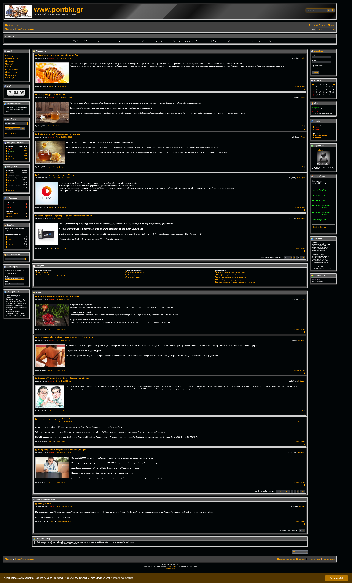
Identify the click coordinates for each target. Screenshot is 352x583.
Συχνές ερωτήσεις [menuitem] (314, 559)
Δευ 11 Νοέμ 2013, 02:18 (64, 381)
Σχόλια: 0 (51, 86)
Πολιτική (301, 381)
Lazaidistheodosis (14, 175)
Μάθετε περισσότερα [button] (123, 578)
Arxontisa (12, 237)
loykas (11, 242)
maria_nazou (13, 247)
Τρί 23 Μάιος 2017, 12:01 (61, 218)
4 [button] (294, 257)
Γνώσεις (302, 506)
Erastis (10, 188)
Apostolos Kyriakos (14, 178)
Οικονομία (301, 452)
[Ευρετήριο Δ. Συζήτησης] (19, 12)
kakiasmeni (11, 180)
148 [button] (302, 491)
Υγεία (303, 58)
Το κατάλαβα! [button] (336, 578)
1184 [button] (302, 257)
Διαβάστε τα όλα (299, 86)
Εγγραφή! (315, 69)
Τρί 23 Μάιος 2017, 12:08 (61, 178)
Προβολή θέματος (319, 227)
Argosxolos (11, 159)
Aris (49, 178)
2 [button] (288, 257)
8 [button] (297, 491)
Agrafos (51, 58)
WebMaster (11, 190)
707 (25, 156)
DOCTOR (9, 216)
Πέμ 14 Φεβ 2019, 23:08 (64, 58)
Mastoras (11, 183)
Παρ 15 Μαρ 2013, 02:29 (64, 422)
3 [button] (291, 257)
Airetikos (10, 156)
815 (25, 153)
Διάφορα (301, 340)
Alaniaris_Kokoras (12, 213)
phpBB (172, 566)
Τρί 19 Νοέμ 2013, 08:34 (64, 299)
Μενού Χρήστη (319, 51)
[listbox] (15, 259)
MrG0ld (11, 244)
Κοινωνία (301, 422)
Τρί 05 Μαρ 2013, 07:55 (64, 452)
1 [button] (277, 491)
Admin (8, 204)
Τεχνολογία (300, 178)
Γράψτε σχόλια (61, 86)
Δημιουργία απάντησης (64, 521)
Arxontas (11, 151)
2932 (25, 148)
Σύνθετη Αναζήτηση (11, 133)
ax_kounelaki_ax (14, 185)
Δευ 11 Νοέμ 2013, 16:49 (64, 340)
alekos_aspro (323, 150)
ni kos (10, 239)
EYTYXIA (11, 173)
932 (25, 151)
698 (25, 158)
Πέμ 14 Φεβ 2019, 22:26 (64, 137)
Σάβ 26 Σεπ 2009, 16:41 (64, 506)
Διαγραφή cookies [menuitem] (329, 559)
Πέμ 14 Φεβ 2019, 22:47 (64, 97)
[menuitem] (331, 25)
